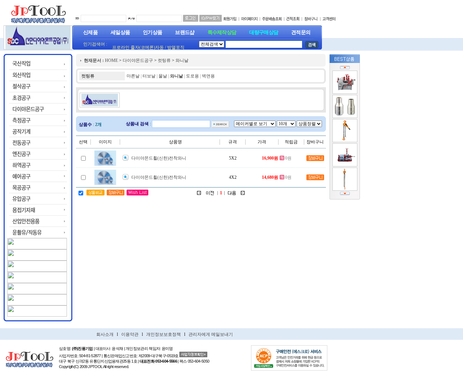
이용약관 (130, 334)
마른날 (133, 76)
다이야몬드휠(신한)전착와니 (158, 158)
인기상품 (152, 32)
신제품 (90, 32)
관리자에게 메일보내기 (210, 334)
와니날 (181, 60)
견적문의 (300, 32)
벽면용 (208, 76)
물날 (162, 76)
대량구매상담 (263, 32)
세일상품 (120, 32)
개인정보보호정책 (163, 334)
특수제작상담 (222, 32)
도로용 (192, 76)
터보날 (149, 76)
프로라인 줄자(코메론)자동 (138, 47)
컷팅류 (164, 60)
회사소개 (105, 334)
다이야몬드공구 (138, 60)
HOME (111, 60)
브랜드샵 (184, 32)
